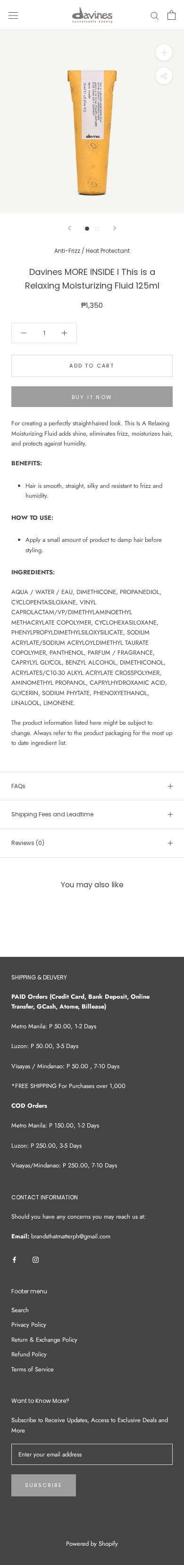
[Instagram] (36, 1259)
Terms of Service (32, 1369)
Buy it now (92, 397)
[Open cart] (171, 15)
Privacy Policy (28, 1324)
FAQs (18, 786)
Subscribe (43, 1485)
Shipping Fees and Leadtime (52, 814)
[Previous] (69, 228)
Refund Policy (29, 1354)
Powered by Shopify (92, 1543)
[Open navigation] (13, 15)
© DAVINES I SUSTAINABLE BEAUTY (92, 1532)
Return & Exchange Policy (44, 1339)
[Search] (155, 15)
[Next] (114, 228)
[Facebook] (14, 1259)
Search (20, 1310)
